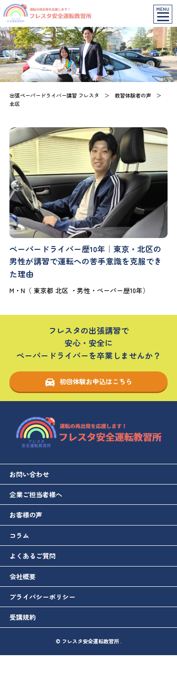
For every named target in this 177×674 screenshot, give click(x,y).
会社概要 (22, 576)
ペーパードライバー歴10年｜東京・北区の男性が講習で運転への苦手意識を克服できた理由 (85, 261)
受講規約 (22, 617)
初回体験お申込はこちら (95, 381)
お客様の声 (25, 514)
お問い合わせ (29, 474)
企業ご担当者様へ (35, 494)
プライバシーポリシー (42, 596)
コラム (19, 535)
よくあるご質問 (32, 555)
